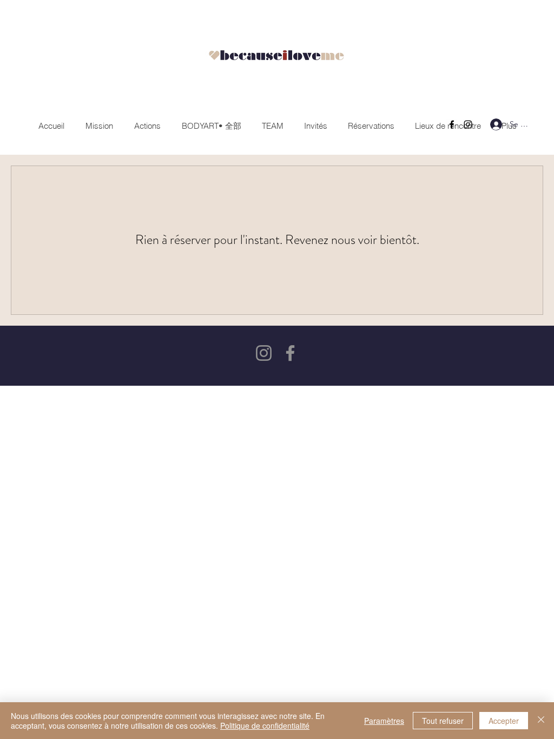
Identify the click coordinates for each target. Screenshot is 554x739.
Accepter (504, 720)
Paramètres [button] (384, 720)
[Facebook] (451, 124)
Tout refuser (443, 720)
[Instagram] (468, 124)
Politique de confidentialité (264, 725)
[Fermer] (541, 720)
